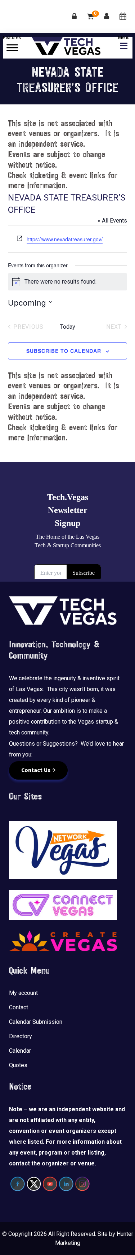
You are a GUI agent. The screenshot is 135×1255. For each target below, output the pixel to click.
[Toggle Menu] (12, 47)
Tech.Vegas (66, 46)
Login (74, 21)
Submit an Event (123, 21)
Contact (18, 1007)
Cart (95, 14)
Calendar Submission (35, 1021)
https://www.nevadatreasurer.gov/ (65, 239)
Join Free (107, 21)
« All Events (112, 220)
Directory (20, 1036)
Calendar (20, 1050)
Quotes (18, 1065)
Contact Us (36, 770)
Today (67, 326)
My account (23, 992)
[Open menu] (121, 45)
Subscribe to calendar (63, 350)
